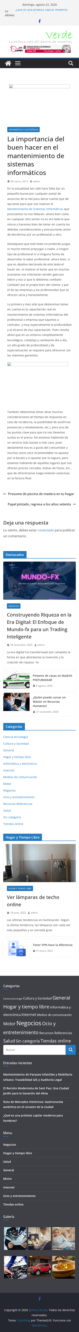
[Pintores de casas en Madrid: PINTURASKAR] (16, 681)
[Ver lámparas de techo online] (39, 863)
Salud (7, 810)
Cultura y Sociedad (16, 743)
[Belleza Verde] (8, 63)
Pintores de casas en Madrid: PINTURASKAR (53, 678)
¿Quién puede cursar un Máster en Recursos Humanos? (49, 701)
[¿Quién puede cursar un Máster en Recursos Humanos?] (16, 704)
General (8, 750)
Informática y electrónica (23, 129)
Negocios (14, 606)
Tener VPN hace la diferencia (53, 945)
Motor (7, 784)
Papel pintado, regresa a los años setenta (39, 504)
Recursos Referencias (17, 804)
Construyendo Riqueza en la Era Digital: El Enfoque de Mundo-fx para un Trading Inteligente (39, 625)
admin (36, 181)
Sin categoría (12, 817)
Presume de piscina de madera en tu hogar (41, 494)
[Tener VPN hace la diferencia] (16, 948)
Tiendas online (13, 824)
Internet (8, 770)
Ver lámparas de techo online (33, 901)
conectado (46, 530)
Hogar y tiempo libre (17, 757)
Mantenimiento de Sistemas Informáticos (35, 209)
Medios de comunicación (20, 777)
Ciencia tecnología (15, 737)
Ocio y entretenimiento (18, 797)
